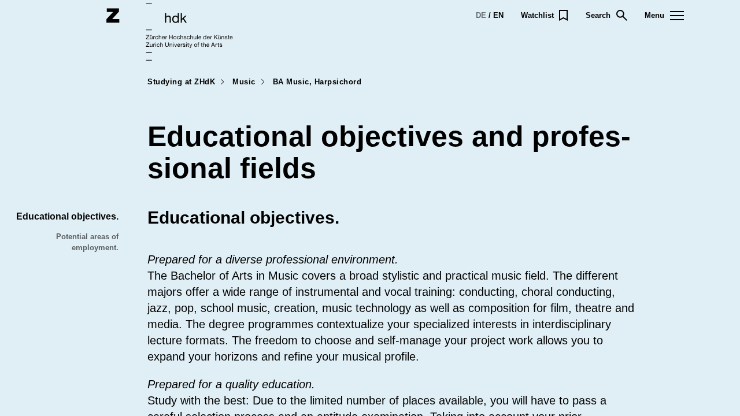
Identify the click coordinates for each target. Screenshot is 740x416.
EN (498, 15)
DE (481, 15)
